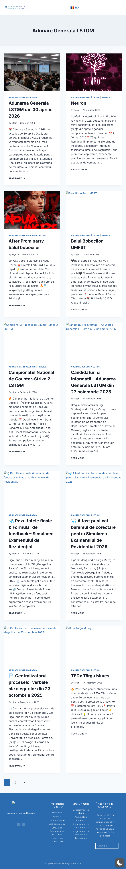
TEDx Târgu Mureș (90, 675)
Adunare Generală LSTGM (23, 97)
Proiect (106, 97)
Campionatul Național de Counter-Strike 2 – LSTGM (31, 379)
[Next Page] (24, 782)
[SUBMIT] (113, 846)
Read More (17, 178)
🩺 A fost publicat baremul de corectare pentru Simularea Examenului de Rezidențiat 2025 (93, 533)
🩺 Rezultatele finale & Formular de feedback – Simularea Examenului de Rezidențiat (31, 533)
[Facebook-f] (18, 824)
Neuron (78, 103)
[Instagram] (23, 824)
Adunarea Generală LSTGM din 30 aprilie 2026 (31, 109)
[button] (65, 7)
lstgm (14, 123)
